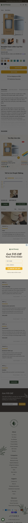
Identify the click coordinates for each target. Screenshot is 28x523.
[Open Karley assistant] (3, 519)
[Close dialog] (27, 245)
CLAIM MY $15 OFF (14, 268)
